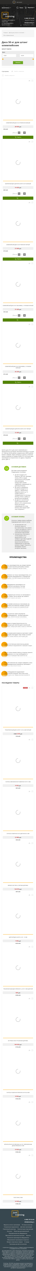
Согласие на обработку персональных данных (24, 1259)
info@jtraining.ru (29, 23)
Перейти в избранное (9, 75)
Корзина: (31, 7)
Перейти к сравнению (19, 71)
